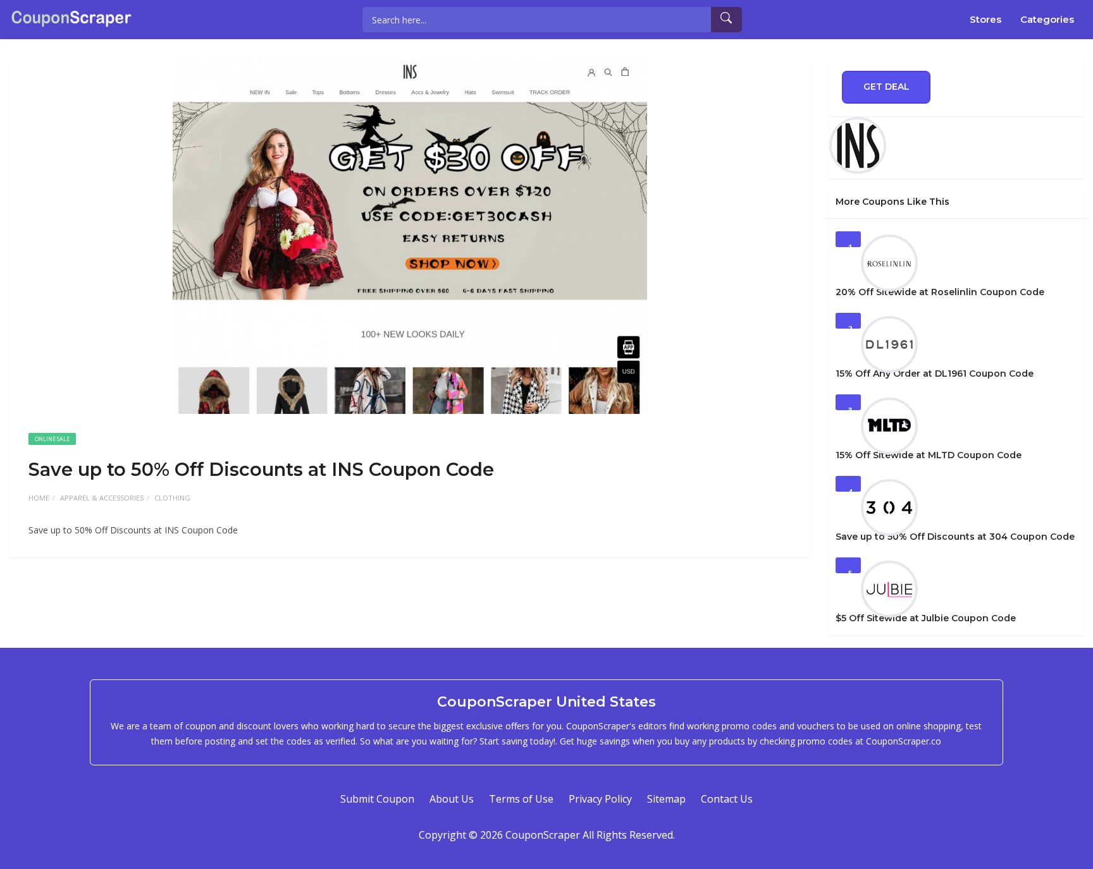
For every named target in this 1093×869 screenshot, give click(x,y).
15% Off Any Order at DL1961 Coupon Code (935, 373)
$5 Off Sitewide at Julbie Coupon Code (926, 618)
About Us (451, 799)
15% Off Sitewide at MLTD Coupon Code (929, 455)
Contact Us (727, 799)
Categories (1047, 19)
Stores (985, 19)
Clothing (172, 497)
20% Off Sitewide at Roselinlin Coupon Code (940, 292)
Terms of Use (521, 799)
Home (38, 497)
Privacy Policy (600, 799)
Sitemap (666, 799)
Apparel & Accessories (102, 497)
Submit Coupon (377, 799)
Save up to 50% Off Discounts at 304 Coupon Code (955, 536)
